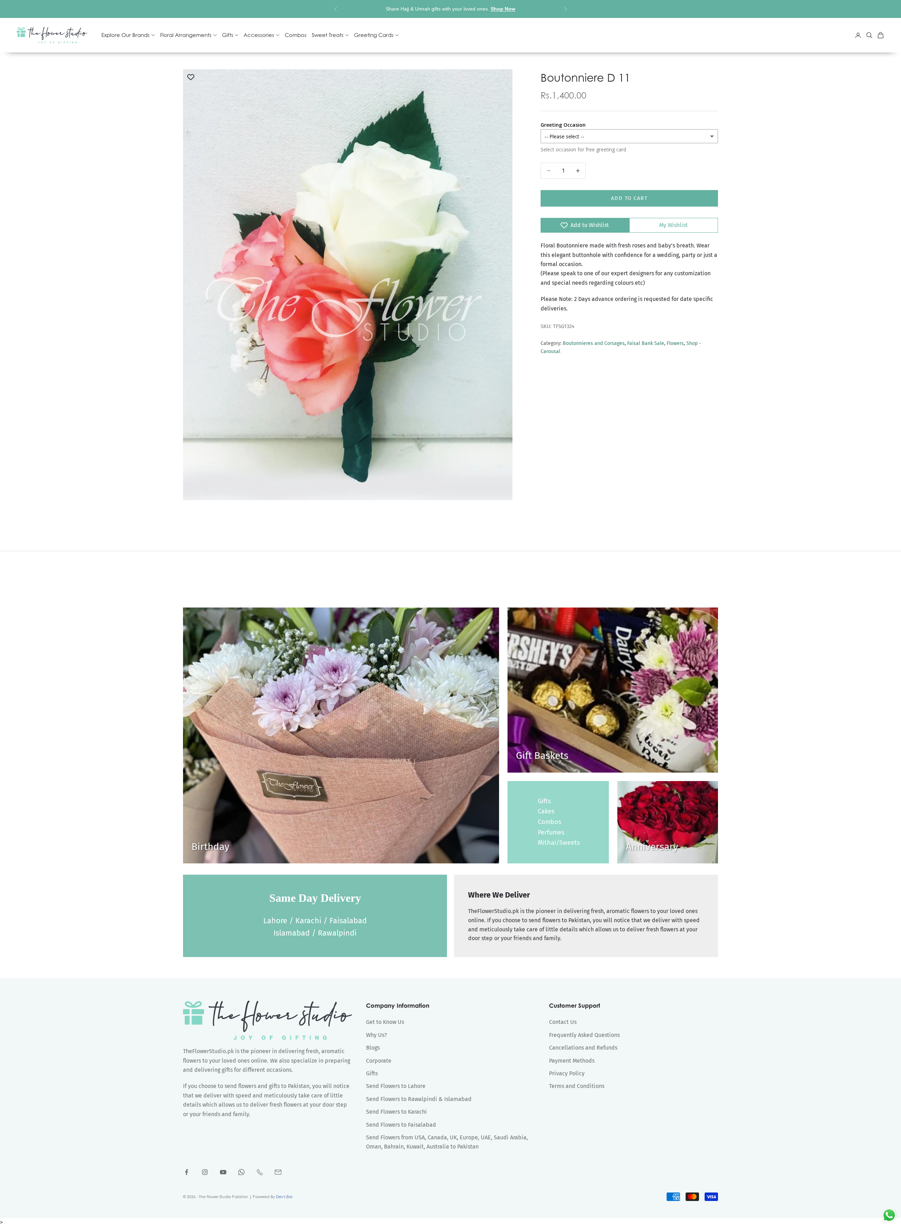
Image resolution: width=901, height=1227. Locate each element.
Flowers (675, 343)
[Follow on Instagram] (204, 1172)
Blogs (373, 1047)
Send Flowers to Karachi (396, 1111)
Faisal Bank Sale (645, 343)
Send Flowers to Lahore (396, 1086)
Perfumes (551, 832)
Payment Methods (571, 1060)
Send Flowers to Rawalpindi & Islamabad (419, 1099)
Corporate (378, 1060)
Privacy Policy (567, 1073)
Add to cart (629, 198)
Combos (296, 35)
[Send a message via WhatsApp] (889, 1215)
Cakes (546, 811)
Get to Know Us (385, 1022)
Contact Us (562, 1022)
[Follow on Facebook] (186, 1172)
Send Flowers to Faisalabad (401, 1124)
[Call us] (259, 1172)
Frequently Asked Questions (584, 1035)
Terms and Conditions (576, 1086)
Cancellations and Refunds (583, 1047)
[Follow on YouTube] (223, 1172)
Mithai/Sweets (559, 843)
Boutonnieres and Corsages (594, 343)
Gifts (544, 801)
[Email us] (278, 1172)
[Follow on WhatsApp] (241, 1172)
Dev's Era (284, 1196)
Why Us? (376, 1035)
